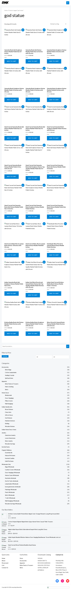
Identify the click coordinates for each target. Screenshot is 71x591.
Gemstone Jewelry (10, 435)
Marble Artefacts (10, 421)
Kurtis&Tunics (6, 447)
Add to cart (11, 61)
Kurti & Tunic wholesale (11, 481)
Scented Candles (9, 458)
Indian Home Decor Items (9, 429)
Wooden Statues (10, 426)
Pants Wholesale (10, 492)
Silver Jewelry (9, 441)
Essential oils (8, 452)
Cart (3, 565)
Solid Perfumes (9, 461)
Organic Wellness (7, 450)
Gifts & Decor (9, 415)
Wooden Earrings (10, 444)
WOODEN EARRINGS (44, 563)
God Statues (8, 418)
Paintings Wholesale (11, 489)
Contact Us (5, 567)
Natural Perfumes (10, 455)
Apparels (4, 381)
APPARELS (41, 570)
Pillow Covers (9, 401)
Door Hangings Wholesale (12, 472)
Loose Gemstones (10, 438)
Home (6, 10)
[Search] (67, 346)
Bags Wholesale (9, 467)
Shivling (7, 423)
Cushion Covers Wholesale (12, 469)
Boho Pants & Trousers (11, 384)
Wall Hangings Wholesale (12, 501)
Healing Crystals (9, 375)
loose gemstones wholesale (13, 486)
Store (21, 558)
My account (5, 563)
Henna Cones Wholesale (12, 475)
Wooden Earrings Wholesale (13, 503)
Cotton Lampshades (10, 372)
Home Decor (5, 392)
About (3, 560)
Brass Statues (9, 409)
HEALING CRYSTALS (44, 565)
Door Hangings (9, 398)
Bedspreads (8, 395)
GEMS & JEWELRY (43, 567)
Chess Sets (8, 412)
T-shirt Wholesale (10, 498)
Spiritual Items (9, 378)
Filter (5, 356)
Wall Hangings (9, 403)
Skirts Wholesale (9, 495)
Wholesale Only (6, 464)
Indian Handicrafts (7, 407)
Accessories (5, 367)
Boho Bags (8, 369)
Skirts (6, 389)
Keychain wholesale (10, 478)
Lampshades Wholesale (11, 484)
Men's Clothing (9, 386)
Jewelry (4, 433)
